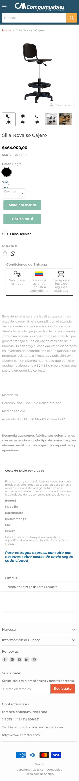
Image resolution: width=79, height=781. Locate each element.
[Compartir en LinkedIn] (5, 254)
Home (6, 30)
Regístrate (63, 688)
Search (39, 764)
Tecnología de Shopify (39, 773)
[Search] (71, 18)
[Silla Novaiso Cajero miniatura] (8, 119)
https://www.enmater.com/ (21, 735)
